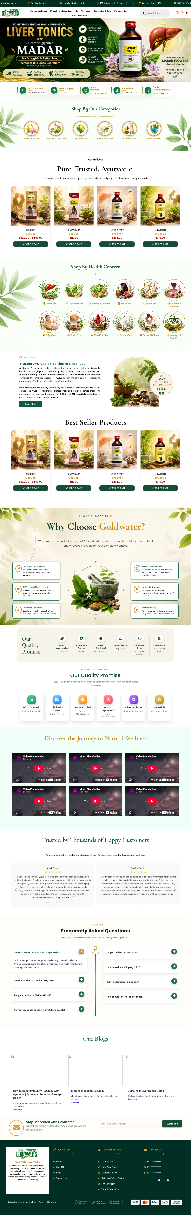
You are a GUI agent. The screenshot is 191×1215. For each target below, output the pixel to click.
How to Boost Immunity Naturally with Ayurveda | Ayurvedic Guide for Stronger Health (37, 1094)
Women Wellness (38, 11)
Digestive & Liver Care (61, 11)
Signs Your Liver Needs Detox (146, 1090)
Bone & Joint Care (102, 11)
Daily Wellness (83, 11)
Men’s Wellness (79, 15)
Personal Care (121, 11)
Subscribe (172, 1123)
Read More (17, 1109)
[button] (3, 50)
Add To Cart (32, 244)
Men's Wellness (154, 138)
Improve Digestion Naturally (87, 1090)
